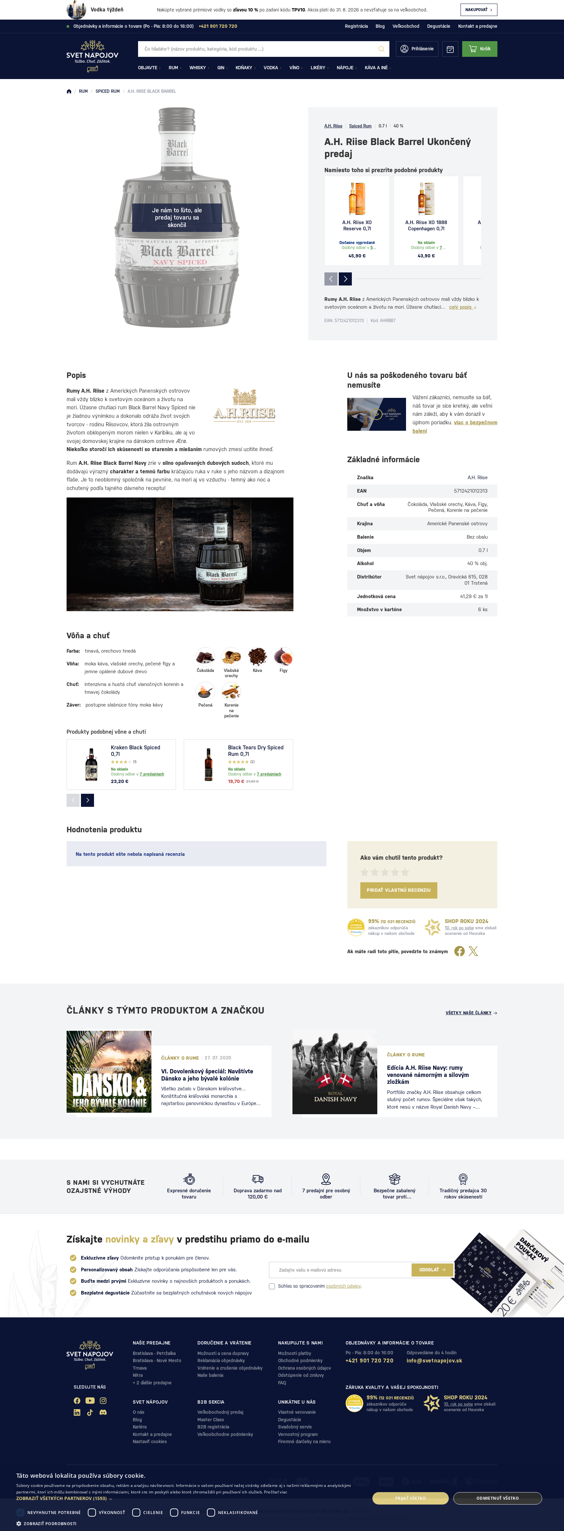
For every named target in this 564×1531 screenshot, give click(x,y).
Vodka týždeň (107, 10)
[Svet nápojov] (69, 91)
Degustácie (438, 26)
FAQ (282, 1382)
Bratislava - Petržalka (154, 1353)
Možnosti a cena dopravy (223, 1353)
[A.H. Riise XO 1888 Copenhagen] (426, 199)
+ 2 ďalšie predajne (152, 1382)
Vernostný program (298, 1434)
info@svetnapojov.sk (434, 1361)
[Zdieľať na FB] (459, 951)
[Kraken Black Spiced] (91, 764)
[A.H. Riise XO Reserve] (357, 199)
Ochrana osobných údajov (304, 1368)
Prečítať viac (276, 1492)
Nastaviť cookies (150, 1441)
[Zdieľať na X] (473, 951)
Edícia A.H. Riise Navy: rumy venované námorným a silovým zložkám (428, 1074)
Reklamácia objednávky (221, 1360)
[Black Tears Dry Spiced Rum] (208, 764)
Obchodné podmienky (300, 1360)
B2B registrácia (213, 1426)
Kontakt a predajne (477, 26)
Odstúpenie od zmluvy (301, 1375)
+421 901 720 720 (370, 1361)
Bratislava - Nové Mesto (157, 1360)
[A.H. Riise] (244, 405)
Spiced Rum (360, 125)
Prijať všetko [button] (410, 1498)
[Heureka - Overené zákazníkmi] (356, 927)
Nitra (138, 1375)
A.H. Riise (333, 125)
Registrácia (356, 26)
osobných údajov (343, 1286)
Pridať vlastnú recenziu (399, 890)
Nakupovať (476, 10)
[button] (188, 1498)
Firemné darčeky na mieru (304, 1441)
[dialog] (282, 1498)
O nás (138, 1412)
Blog (380, 26)
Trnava (140, 1368)
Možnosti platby (294, 1353)
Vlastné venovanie (297, 1412)
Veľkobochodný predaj (220, 1412)
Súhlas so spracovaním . (320, 1286)
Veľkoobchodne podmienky (225, 1434)
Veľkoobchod (406, 26)
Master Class (210, 1419)
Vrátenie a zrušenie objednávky (229, 1368)
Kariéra (140, 1426)
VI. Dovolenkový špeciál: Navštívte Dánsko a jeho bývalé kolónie (207, 1075)
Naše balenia (210, 1375)
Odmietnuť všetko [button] (498, 1498)
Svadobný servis (295, 1426)
